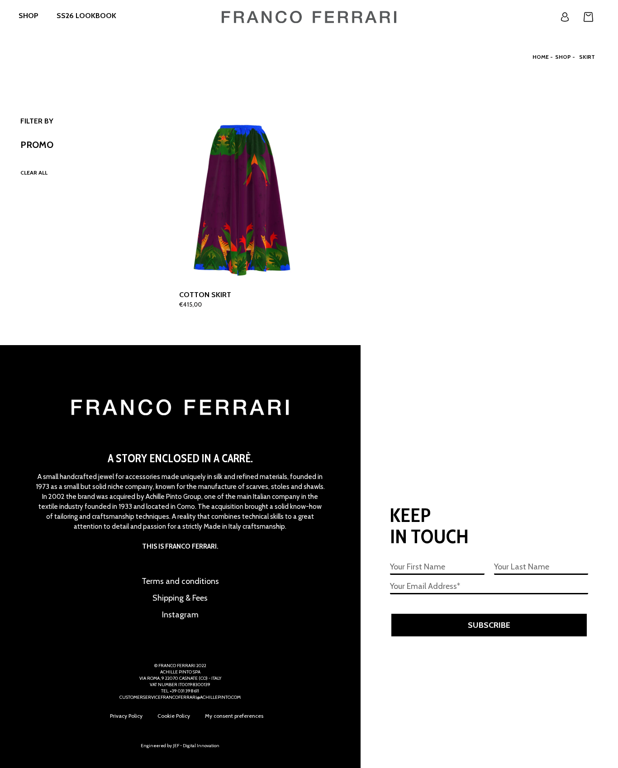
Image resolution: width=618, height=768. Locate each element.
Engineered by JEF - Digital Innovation (180, 746)
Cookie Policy (173, 715)
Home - (542, 56)
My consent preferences (234, 715)
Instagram (180, 615)
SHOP (28, 15)
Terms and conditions (180, 581)
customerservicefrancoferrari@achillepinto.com (180, 697)
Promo (36, 144)
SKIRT (587, 56)
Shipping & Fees (180, 598)
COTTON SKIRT (205, 294)
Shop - (565, 56)
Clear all (34, 173)
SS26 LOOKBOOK (86, 15)
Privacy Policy (126, 715)
